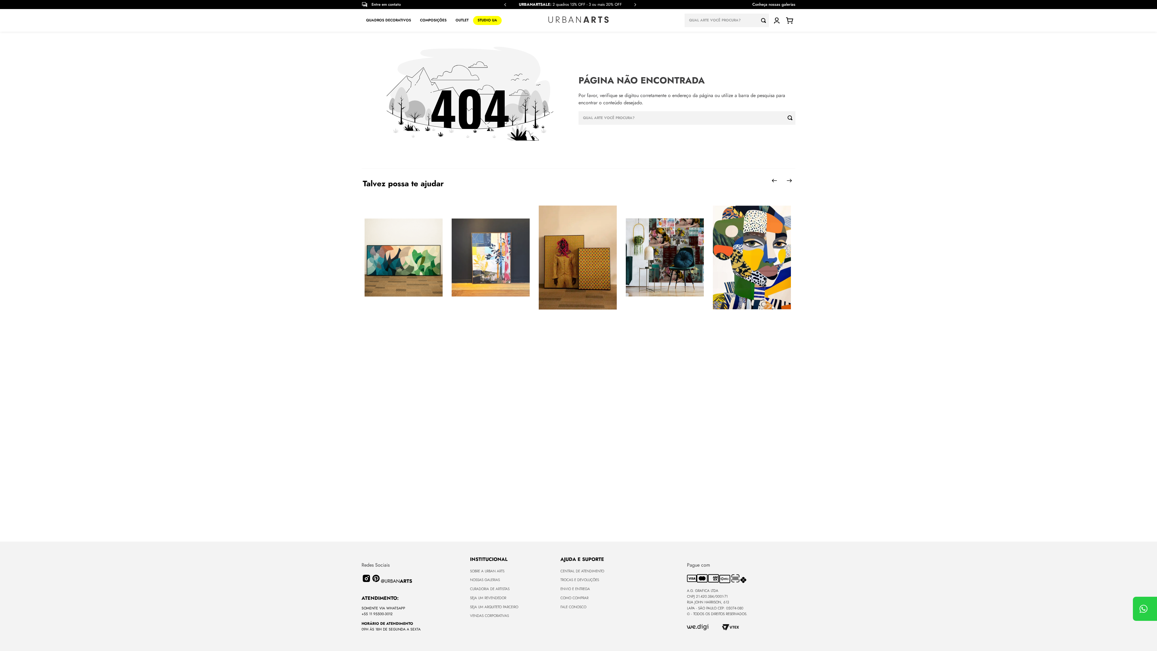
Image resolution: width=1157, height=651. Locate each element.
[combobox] (727, 20)
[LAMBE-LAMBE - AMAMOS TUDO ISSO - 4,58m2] (665, 258)
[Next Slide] (635, 5)
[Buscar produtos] (765, 20)
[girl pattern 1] (752, 258)
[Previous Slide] (505, 5)
